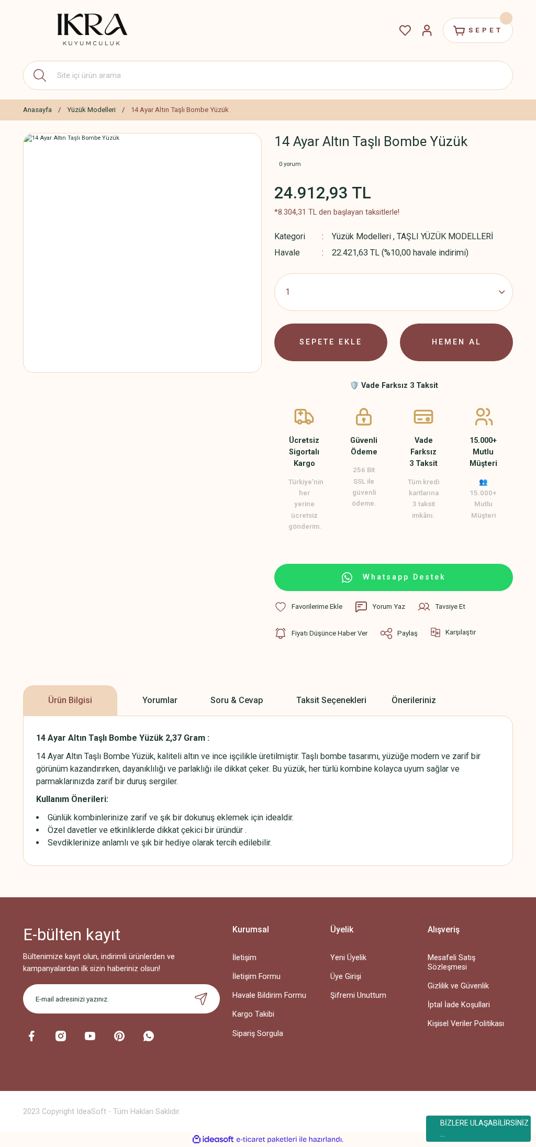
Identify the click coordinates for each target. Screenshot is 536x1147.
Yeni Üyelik (348, 957)
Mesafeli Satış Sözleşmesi (451, 962)
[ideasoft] (213, 1139)
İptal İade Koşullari (459, 1004)
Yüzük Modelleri (361, 236)
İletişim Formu (256, 976)
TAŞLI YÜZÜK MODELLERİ (445, 236)
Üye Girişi (345, 976)
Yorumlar (159, 700)
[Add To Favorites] (308, 606)
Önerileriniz (414, 700)
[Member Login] (427, 30)
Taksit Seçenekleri (331, 700)
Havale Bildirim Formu (269, 995)
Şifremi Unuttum (358, 995)
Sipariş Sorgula (257, 1033)
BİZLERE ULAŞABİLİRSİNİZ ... (484, 1128)
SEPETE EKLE (330, 342)
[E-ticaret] (266, 1139)
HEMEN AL (457, 342)
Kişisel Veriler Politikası (466, 1023)
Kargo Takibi (253, 1014)
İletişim (244, 957)
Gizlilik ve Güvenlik (458, 986)
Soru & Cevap (236, 700)
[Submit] (201, 999)
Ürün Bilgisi (70, 700)
